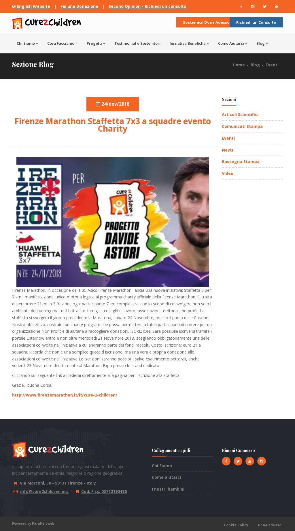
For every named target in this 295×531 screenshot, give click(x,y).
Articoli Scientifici (240, 114)
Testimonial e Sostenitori (137, 43)
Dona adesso (269, 525)
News (227, 150)
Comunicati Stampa (242, 126)
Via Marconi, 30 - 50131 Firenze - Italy (58, 483)
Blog (260, 43)
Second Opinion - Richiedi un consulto (147, 6)
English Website (33, 6)
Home (239, 65)
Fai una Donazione (79, 6)
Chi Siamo (162, 465)
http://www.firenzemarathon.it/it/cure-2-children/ (64, 395)
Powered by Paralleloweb (33, 523)
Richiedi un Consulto (256, 22)
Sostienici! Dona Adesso (206, 22)
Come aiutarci (166, 477)
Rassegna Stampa (241, 161)
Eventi (272, 65)
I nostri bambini (168, 489)
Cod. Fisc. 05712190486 (104, 491)
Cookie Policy (236, 525)
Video (227, 173)
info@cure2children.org (44, 491)
